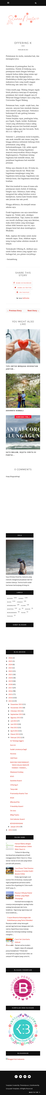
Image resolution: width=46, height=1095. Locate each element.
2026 (10, 658)
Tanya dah (14, 789)
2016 (10, 691)
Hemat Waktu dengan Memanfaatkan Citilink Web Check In (23, 846)
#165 (12, 776)
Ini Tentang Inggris (17, 741)
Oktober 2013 (15, 711)
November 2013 (16, 708)
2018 (10, 684)
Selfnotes (25, 298)
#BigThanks (14, 815)
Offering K (14, 785)
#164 (12, 798)
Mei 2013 (14, 727)
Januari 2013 (15, 827)
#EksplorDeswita (12, 612)
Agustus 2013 (15, 717)
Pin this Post (24, 292)
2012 (10, 830)
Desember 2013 (16, 704)
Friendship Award (16, 806)
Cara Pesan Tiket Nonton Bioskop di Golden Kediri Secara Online (24, 871)
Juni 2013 (14, 724)
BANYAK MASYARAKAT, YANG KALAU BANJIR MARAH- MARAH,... (19, 765)
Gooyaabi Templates (12, 1089)
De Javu (13, 810)
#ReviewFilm (15, 802)
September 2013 (16, 714)
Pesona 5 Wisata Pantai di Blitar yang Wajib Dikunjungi (23, 895)
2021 (10, 674)
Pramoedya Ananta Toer (19, 793)
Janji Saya (13, 758)
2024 (10, 664)
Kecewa (13, 754)
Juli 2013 (13, 721)
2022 (10, 671)
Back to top (34, 1092)
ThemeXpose (24, 1085)
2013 (10, 701)
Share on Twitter (24, 287)
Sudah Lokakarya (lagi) (18, 749)
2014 (10, 698)
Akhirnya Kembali (15, 411)
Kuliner (23, 605)
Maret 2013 (14, 734)
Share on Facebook (23, 283)
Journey (21, 598)
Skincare (27, 609)
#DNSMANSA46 (16, 823)
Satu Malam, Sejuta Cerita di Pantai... (21, 453)
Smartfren (10, 609)
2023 (10, 668)
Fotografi (20, 602)
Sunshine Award (16, 781)
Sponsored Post (11, 605)
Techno (23, 612)
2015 (10, 694)
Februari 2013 (15, 737)
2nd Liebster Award (17, 819)
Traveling (10, 616)
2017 (10, 688)
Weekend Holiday (16, 772)
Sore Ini (13, 745)
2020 (10, 678)
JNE (20, 609)
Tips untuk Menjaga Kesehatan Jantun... (22, 367)
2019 (10, 681)
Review (9, 602)
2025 (10, 661)
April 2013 (14, 731)
